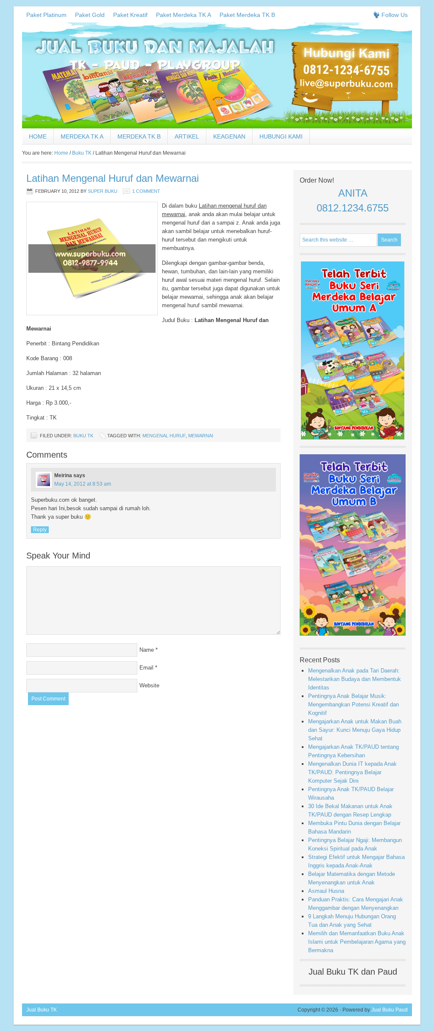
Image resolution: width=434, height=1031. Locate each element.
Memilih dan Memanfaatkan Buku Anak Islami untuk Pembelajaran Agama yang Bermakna (357, 941)
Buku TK (83, 435)
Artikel (187, 136)
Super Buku (102, 191)
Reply (40, 530)
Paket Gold (90, 14)
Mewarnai (200, 435)
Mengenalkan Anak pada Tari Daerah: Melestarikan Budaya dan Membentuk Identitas (354, 679)
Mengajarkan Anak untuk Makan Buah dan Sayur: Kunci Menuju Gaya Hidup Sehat (354, 730)
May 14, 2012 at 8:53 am (82, 484)
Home (38, 136)
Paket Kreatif (130, 14)
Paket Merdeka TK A (183, 14)
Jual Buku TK (41, 1010)
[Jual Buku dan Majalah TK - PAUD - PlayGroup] (217, 126)
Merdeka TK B (139, 136)
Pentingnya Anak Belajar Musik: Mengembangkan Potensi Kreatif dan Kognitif (353, 704)
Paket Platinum (46, 14)
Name (146, 650)
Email (146, 667)
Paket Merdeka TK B (247, 14)
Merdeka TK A (82, 136)
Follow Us (394, 14)
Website (149, 685)
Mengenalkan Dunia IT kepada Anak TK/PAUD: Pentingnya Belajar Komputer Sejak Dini (352, 772)
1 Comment (146, 191)
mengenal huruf (164, 435)
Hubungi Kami (281, 136)
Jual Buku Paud (389, 1010)
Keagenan (229, 136)
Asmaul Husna (326, 891)
